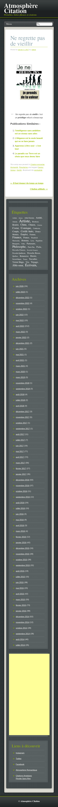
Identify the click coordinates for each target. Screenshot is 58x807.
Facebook (20, 764)
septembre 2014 (23, 634)
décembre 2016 (22, 480)
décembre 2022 (22, 297)
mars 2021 (20, 366)
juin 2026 (20, 286)
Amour (14, 222)
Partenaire (31, 243)
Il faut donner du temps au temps (26, 183)
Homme (25, 240)
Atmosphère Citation (21, 8)
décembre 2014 (22, 616)
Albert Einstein (29, 218)
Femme (32, 234)
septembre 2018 (23, 389)
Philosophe (19, 246)
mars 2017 (20, 463)
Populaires (23, 167)
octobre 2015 (21, 560)
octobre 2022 (21, 309)
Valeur (13, 170)
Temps (25, 259)
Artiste (24, 220)
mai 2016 (20, 520)
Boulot (15, 224)
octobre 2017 (21, 423)
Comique (26, 228)
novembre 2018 (22, 383)
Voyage (34, 262)
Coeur (15, 228)
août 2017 (20, 434)
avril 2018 (20, 406)
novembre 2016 (22, 485)
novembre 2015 (22, 554)
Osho (23, 244)
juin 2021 (20, 349)
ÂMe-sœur (17, 265)
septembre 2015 (23, 565)
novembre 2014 (22, 622)
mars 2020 (20, 372)
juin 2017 (20, 446)
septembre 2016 (23, 497)
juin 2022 (20, 315)
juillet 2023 (20, 292)
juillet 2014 (20, 645)
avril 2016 (20, 525)
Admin (34, 49)
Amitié (39, 217)
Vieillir (19, 170)
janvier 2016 (21, 542)
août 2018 (20, 394)
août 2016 (20, 503)
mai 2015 (20, 588)
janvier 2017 (21, 474)
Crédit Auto (27, 231)
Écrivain (30, 265)
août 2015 (20, 571)
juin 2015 (20, 582)
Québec (15, 256)
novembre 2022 (22, 303)
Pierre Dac (31, 247)
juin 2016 (20, 514)
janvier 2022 (21, 337)
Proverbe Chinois (18, 250)
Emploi (24, 234)
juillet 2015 (20, 577)
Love (32, 241)
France (26, 237)
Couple (15, 231)
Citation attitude (39, 188)
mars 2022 (20, 332)
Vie (27, 262)
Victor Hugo (18, 262)
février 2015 (21, 605)
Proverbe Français (32, 250)
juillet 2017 (20, 440)
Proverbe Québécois (18, 253)
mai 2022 (20, 320)
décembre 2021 (22, 343)
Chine (23, 224)
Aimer (21, 218)
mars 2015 (20, 599)
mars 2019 (20, 377)
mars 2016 (20, 531)
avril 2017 (20, 457)
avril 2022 (20, 326)
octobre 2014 (21, 628)
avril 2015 (20, 594)
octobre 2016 (21, 491)
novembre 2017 (22, 417)
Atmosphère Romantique (26, 770)
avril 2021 (20, 360)
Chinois (32, 224)
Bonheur (35, 221)
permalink (38, 170)
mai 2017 (20, 451)
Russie (33, 255)
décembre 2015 (22, 548)
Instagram (20, 753)
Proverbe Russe (33, 253)
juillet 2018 (20, 400)
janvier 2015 (21, 611)
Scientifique (16, 259)
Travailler (33, 259)
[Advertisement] (29, 694)
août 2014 (20, 639)
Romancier (24, 256)
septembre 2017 (23, 429)
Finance (16, 237)
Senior (40, 167)
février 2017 (21, 468)
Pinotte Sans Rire (23, 778)
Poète (38, 246)
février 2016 (21, 537)
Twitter (18, 758)
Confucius (36, 228)
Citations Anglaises (24, 776)
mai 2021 (20, 354)
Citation (39, 225)
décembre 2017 (22, 411)
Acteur (14, 218)
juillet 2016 (20, 508)
